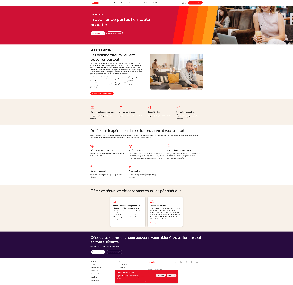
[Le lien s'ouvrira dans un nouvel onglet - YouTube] (197, 262)
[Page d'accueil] (95, 3)
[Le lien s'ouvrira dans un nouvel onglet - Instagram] (186, 262)
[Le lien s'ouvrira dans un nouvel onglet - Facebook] (191, 262)
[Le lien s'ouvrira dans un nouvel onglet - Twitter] (175, 262)
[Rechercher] (186, 3)
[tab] (109, 3)
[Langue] (183, 3)
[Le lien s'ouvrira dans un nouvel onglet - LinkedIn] (181, 262)
